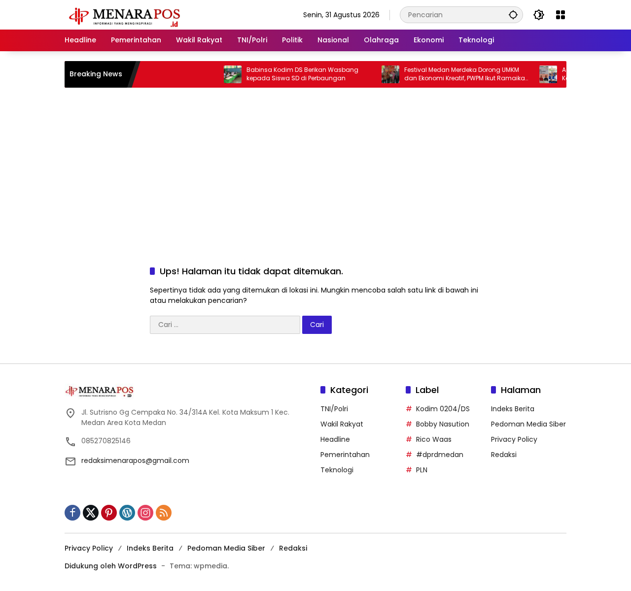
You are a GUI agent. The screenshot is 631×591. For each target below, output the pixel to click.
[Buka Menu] (560, 15)
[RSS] (164, 513)
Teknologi (336, 470)
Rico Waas (434, 439)
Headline (335, 439)
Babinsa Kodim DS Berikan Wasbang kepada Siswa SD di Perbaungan (296, 74)
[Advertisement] (315, 166)
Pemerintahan (345, 455)
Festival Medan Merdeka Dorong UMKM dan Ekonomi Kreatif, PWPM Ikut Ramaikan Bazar (460, 74)
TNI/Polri (334, 409)
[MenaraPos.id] (126, 14)
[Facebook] (72, 513)
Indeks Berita (512, 409)
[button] (513, 14)
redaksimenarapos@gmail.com (135, 460)
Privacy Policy (514, 439)
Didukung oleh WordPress (111, 566)
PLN (421, 470)
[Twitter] (91, 513)
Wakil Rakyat (341, 424)
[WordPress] (127, 513)
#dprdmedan (439, 455)
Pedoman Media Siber (528, 424)
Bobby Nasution (442, 424)
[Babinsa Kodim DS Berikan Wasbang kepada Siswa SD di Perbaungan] (227, 74)
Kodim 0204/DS (443, 409)
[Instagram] (145, 513)
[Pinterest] (109, 513)
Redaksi (504, 455)
